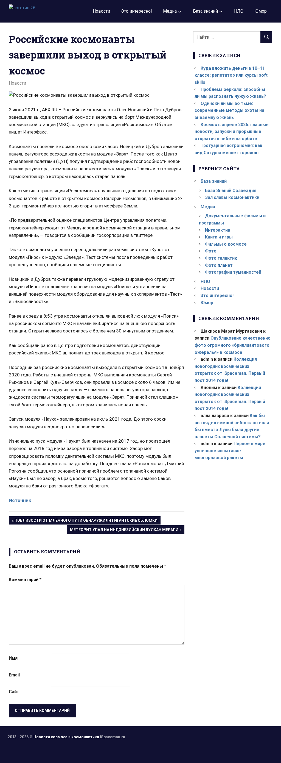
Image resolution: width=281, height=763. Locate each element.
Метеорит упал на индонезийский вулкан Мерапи (124, 530)
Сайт (14, 691)
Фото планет (219, 265)
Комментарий (25, 579)
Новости (101, 11)
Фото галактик (221, 258)
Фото (211, 251)
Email (14, 675)
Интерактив (217, 230)
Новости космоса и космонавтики (66, 737)
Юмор (260, 11)
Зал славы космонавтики (232, 197)
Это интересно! (136, 11)
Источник (20, 500)
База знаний (205, 11)
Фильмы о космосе (226, 244)
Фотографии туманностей (233, 272)
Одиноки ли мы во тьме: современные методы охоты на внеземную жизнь (229, 110)
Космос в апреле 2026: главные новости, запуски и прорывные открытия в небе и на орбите (232, 131)
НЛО (238, 11)
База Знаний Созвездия (230, 190)
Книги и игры (219, 237)
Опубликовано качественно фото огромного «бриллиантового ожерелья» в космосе (233, 345)
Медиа (170, 11)
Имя (13, 658)
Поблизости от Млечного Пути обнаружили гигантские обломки (86, 521)
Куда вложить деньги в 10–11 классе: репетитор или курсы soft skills (231, 75)
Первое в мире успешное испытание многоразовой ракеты (230, 450)
